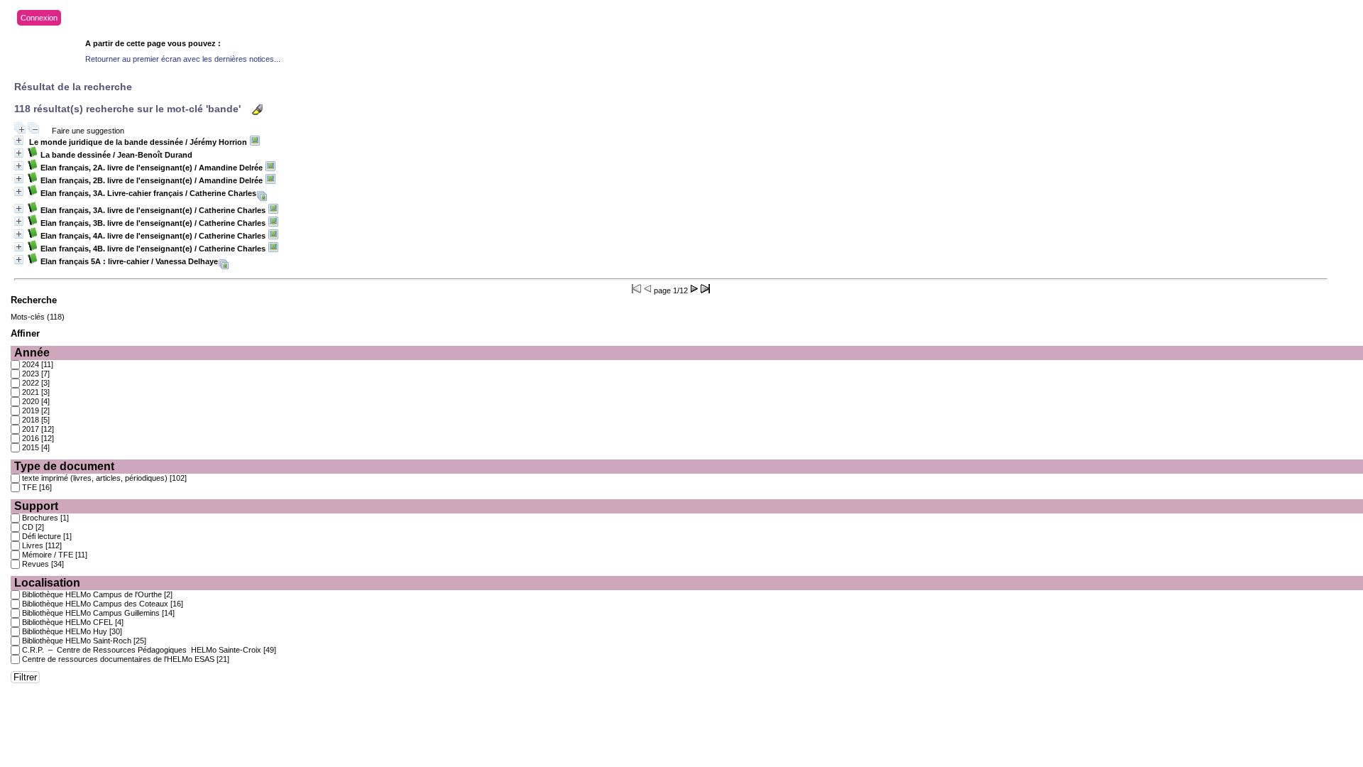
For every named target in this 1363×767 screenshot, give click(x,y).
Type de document (64, 466)
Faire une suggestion (88, 130)
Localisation (47, 583)
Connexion (39, 17)
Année (32, 353)
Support (36, 506)
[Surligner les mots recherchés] (257, 109)
